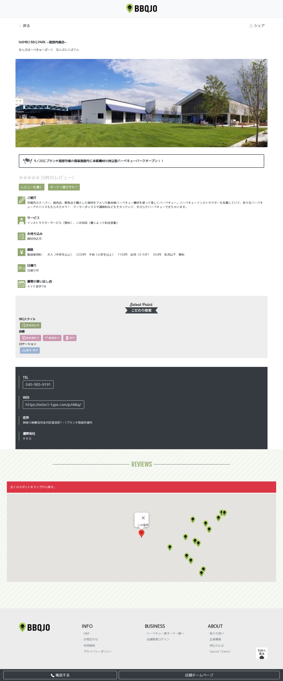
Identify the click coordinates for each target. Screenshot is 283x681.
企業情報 (215, 639)
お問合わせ (91, 639)
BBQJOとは (217, 645)
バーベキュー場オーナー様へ (165, 633)
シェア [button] (259, 25)
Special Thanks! (220, 651)
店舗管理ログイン (158, 639)
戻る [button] (26, 25)
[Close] (143, 518)
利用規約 (89, 645)
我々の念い (217, 633)
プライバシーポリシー (98, 651)
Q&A (87, 633)
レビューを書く (31, 187)
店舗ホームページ (199, 675)
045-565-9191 (38, 384)
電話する (62, 675)
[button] (169, 547)
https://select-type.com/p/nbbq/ (53, 404)
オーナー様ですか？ (64, 187)
